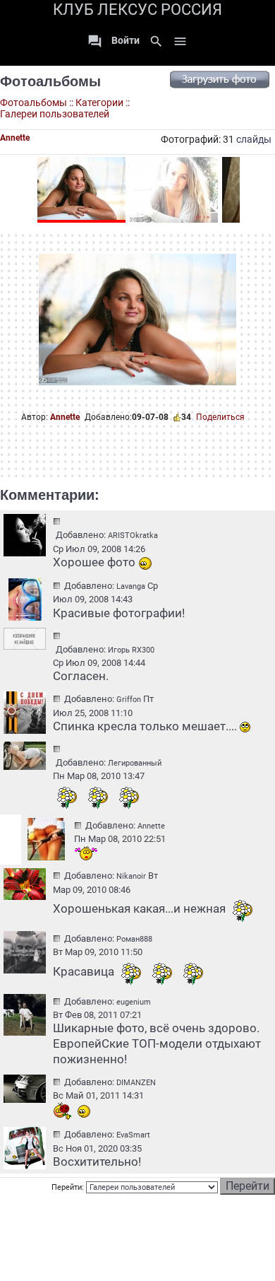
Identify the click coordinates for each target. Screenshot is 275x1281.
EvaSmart (133, 1135)
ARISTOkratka (133, 535)
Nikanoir (131, 876)
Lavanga (130, 586)
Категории (99, 102)
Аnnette (65, 417)
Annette (15, 138)
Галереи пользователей (54, 113)
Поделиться (220, 417)
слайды (253, 139)
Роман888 (134, 939)
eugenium (133, 1002)
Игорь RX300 (131, 650)
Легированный (134, 763)
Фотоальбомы (50, 81)
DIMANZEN (136, 1082)
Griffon (128, 699)
